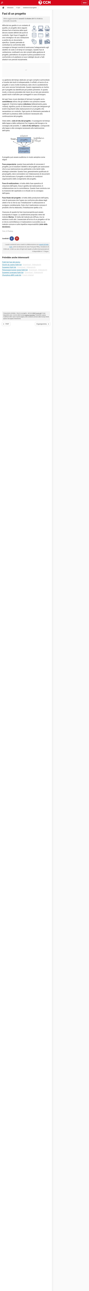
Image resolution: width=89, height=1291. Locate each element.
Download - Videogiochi (32, 265)
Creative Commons (30, 315)
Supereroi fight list (9, 267)
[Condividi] (12, 238)
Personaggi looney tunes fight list (15, 270)
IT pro (18, 7)
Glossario (10, 7)
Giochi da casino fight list (12, 265)
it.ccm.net (38, 313)
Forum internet (28, 275)
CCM (33, 313)
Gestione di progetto (30, 7)
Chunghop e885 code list (11, 275)
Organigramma (41, 324)
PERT (7, 324)
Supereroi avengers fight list (12, 272)
